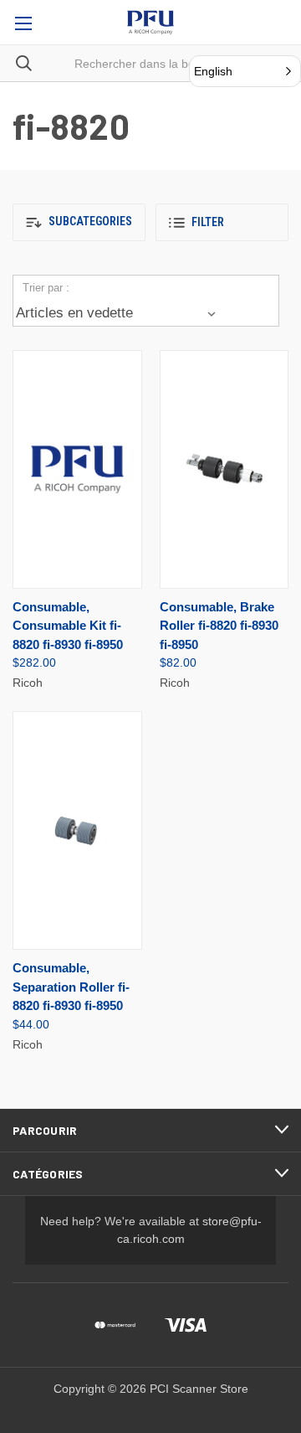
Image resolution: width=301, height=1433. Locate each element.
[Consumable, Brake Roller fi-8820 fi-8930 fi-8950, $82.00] (224, 469)
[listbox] (118, 313)
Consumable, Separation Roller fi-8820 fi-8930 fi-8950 (71, 987)
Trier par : (46, 287)
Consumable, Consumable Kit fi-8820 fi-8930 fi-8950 (68, 626)
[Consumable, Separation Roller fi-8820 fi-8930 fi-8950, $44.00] (77, 830)
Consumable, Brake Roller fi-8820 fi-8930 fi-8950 (219, 626)
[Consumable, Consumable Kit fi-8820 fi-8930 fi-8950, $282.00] (77, 469)
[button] (79, 222)
